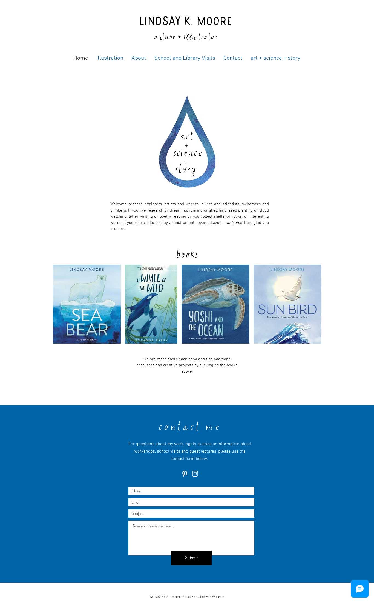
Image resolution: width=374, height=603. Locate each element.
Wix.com (218, 597)
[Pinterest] (185, 474)
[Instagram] (195, 474)
